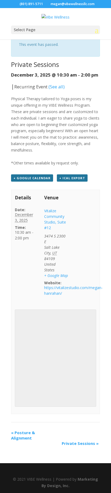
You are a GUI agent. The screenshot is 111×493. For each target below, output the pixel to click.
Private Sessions (80, 443)
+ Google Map (56, 275)
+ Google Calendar (32, 178)
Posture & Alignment (23, 435)
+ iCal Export (72, 178)
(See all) (56, 87)
